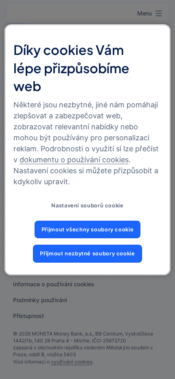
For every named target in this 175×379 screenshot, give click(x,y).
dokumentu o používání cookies (74, 159)
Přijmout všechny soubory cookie (88, 230)
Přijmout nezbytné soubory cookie (87, 253)
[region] (87, 149)
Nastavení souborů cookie (87, 206)
